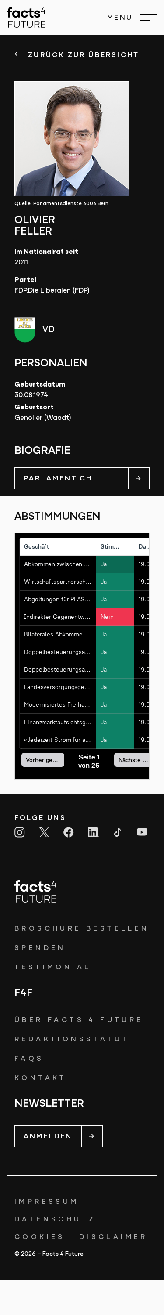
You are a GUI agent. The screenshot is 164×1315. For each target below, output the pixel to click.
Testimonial (52, 967)
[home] (26, 17)
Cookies (39, 1237)
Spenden (40, 948)
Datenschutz (55, 1219)
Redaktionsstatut (71, 1039)
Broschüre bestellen (82, 928)
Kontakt (40, 1078)
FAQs (29, 1058)
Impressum (46, 1202)
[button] (132, 17)
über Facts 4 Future (78, 1020)
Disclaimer (113, 1237)
